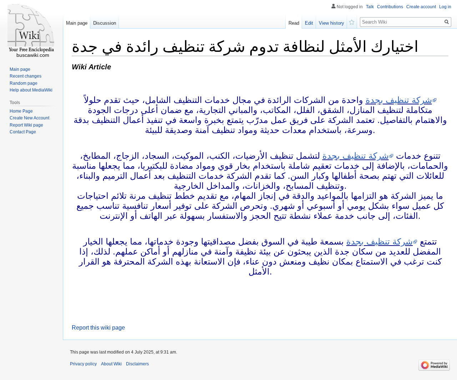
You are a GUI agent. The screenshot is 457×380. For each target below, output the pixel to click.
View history (331, 23)
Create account (421, 6)
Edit (309, 23)
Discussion (104, 23)
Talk (370, 6)
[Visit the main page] (31, 28)
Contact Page (23, 131)
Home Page (21, 111)
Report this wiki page (98, 328)
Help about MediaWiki (31, 90)
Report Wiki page (26, 125)
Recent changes (25, 76)
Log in (445, 6)
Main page (76, 23)
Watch (352, 21)
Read (293, 23)
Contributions (390, 6)
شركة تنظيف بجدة (399, 100)
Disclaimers (137, 363)
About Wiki (111, 363)
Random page (23, 83)
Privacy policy (83, 363)
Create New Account (29, 117)
